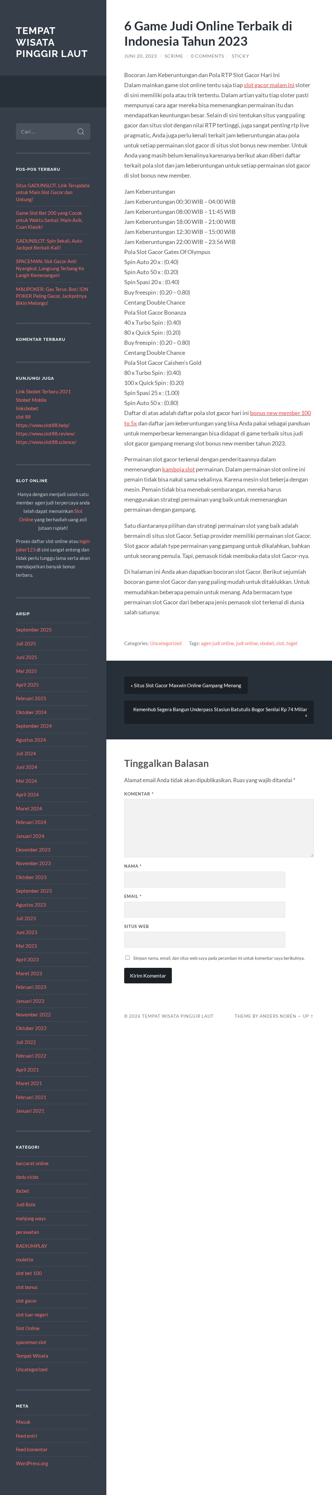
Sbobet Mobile (31, 400)
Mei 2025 (26, 671)
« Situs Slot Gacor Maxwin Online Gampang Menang (186, 685)
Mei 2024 (26, 781)
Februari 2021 (31, 1097)
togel (291, 643)
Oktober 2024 (31, 712)
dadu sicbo (27, 1177)
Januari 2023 (30, 1001)
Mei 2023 (26, 946)
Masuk (23, 1422)
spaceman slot (31, 1342)
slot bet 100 (29, 1273)
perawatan (27, 1232)
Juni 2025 (26, 657)
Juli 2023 (26, 918)
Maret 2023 (29, 973)
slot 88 (23, 417)
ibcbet (22, 1191)
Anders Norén (278, 1016)
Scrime (174, 56)
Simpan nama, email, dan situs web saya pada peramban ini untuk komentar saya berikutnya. (219, 958)
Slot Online (28, 1328)
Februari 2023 (31, 987)
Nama (133, 866)
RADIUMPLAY (31, 1246)
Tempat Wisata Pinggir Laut (52, 42)
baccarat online (32, 1163)
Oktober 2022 (31, 1028)
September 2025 (34, 629)
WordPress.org (32, 1463)
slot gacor (26, 1301)
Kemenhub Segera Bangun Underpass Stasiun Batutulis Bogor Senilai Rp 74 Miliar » (220, 712)
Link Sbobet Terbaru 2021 (43, 391)
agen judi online (217, 643)
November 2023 (33, 863)
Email (133, 896)
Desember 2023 (33, 849)
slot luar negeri (32, 1314)
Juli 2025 (26, 643)
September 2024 (34, 726)
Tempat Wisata (32, 1356)
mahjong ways (31, 1218)
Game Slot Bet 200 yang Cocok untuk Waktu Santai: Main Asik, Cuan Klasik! (49, 220)
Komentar (139, 793)
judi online (247, 643)
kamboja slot (178, 469)
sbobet (267, 643)
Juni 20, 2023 (140, 56)
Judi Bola (25, 1204)
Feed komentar (32, 1449)
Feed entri (26, 1436)
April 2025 (27, 685)
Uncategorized (31, 1369)
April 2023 (27, 959)
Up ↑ (308, 1016)
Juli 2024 (26, 753)
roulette (24, 1259)
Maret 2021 (29, 1083)
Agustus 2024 (31, 740)
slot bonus (27, 1287)
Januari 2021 (30, 1111)
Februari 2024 (31, 822)
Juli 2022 (26, 1042)
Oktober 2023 (31, 877)
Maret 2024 (29, 808)
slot (280, 643)
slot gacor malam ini (269, 84)
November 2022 (33, 1014)
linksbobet (27, 408)
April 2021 (27, 1069)
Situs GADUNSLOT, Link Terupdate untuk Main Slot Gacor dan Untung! (53, 192)
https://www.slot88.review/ (45, 433)
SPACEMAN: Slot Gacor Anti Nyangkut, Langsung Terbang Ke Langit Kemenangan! (50, 268)
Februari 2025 (31, 698)
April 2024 (27, 794)
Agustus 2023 (31, 905)
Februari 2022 (31, 1056)
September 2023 (34, 891)
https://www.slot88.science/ (46, 442)
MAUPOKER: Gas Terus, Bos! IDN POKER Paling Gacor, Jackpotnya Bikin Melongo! (52, 296)
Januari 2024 (30, 836)
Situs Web (136, 926)
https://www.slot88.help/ (43, 425)
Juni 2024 (26, 767)
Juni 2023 (26, 932)
